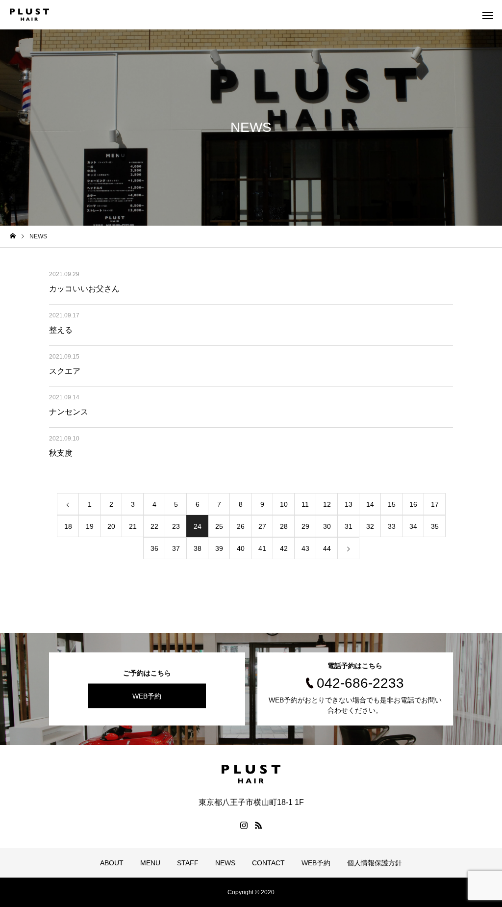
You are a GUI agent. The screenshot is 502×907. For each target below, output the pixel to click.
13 (348, 504)
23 (176, 526)
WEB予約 (146, 696)
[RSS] (258, 825)
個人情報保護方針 (374, 863)
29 (305, 526)
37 (176, 548)
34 (413, 526)
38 (197, 548)
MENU (150, 863)
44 (327, 548)
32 (370, 526)
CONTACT (268, 863)
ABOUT (112, 863)
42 (284, 548)
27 (262, 526)
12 (327, 504)
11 (305, 504)
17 (435, 504)
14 (370, 504)
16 (413, 504)
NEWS (225, 863)
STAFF (188, 863)
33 (392, 526)
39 (219, 548)
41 (262, 548)
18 (68, 526)
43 (305, 548)
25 (219, 526)
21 (133, 526)
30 (327, 526)
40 (241, 548)
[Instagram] (244, 825)
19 (90, 526)
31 (348, 526)
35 (435, 526)
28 (284, 526)
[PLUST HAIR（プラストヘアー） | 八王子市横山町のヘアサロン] (29, 15)
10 (284, 504)
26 (241, 526)
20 (111, 526)
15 (392, 504)
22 (154, 526)
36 (154, 548)
